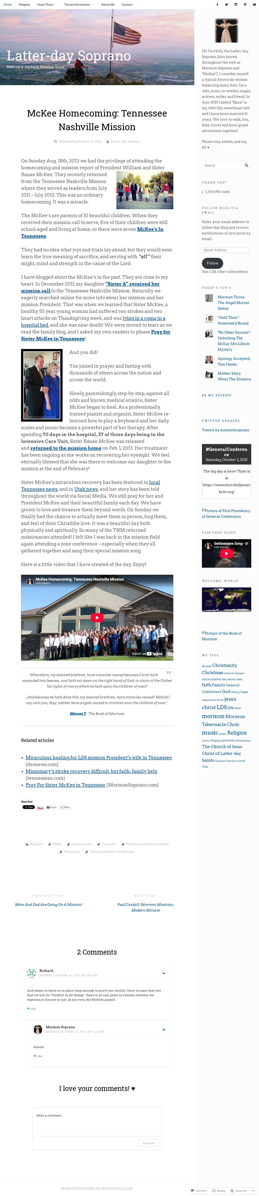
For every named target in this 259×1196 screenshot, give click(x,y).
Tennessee (72, 851)
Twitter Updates (221, 421)
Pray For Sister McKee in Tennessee (65, 785)
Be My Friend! (217, 395)
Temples (24, 4)
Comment (149, 1143)
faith (206, 685)
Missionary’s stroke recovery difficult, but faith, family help (91, 771)
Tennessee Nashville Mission (112, 851)
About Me (108, 4)
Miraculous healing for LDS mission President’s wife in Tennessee (99, 757)
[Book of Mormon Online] (226, 639)
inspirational (209, 700)
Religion (36, 844)
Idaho (57, 844)
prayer (222, 733)
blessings (206, 666)
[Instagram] (235, 4)
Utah (205, 766)
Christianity (224, 665)
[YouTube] (254, 4)
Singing (215, 740)
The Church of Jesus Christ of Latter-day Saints (222, 753)
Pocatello (109, 844)
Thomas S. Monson (226, 761)
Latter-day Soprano (69, 55)
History (235, 692)
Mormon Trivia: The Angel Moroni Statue (233, 302)
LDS (222, 707)
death (239, 679)
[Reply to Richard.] (163, 974)
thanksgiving (243, 740)
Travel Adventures (77, 4)
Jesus (220, 699)
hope (244, 692)
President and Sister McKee (147, 844)
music (210, 732)
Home (7, 4)
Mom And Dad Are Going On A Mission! (48, 900)
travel (241, 760)
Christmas (212, 672)
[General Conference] (226, 516)
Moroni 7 (78, 714)
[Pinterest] (245, 4)
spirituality (228, 740)
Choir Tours (45, 4)
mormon (213, 716)
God (226, 691)
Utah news (86, 489)
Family (218, 685)
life (231, 707)
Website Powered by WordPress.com (97, 1188)
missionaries (82, 844)
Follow (212, 263)
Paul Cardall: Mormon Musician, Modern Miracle (145, 903)
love (238, 708)
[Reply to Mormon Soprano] (163, 1030)
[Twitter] (226, 4)
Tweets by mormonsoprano (225, 430)
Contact (127, 4)
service (206, 740)
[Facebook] (217, 4)
